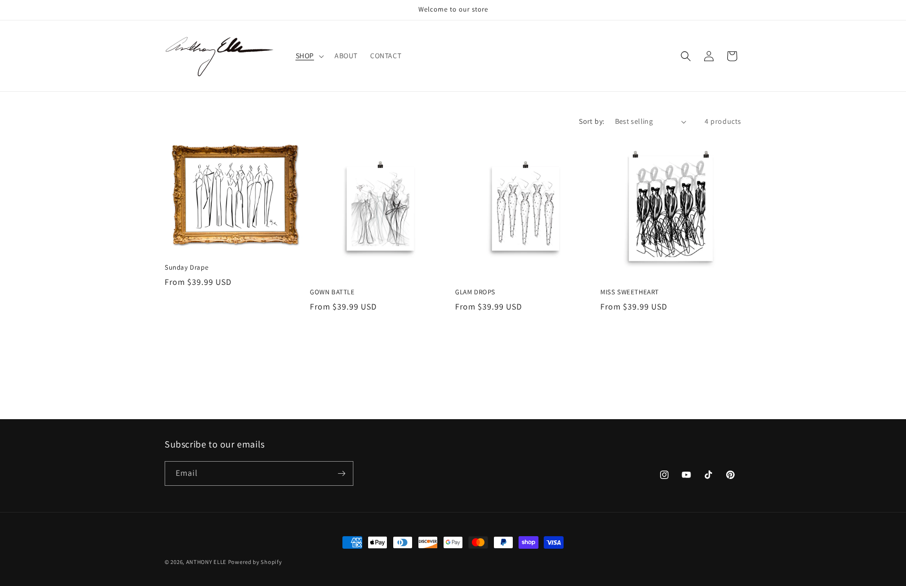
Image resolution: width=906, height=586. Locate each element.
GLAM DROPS (475, 292)
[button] (308, 56)
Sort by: (591, 121)
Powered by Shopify (255, 562)
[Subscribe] (341, 473)
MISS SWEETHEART (629, 292)
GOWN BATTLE (332, 292)
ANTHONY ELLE (206, 562)
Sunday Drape (186, 267)
